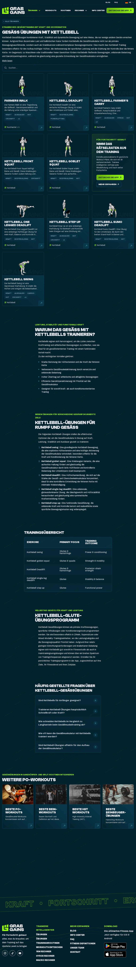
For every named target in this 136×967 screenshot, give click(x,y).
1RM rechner (43, 951)
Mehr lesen (7, 60)
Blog (108, 2)
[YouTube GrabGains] (20, 953)
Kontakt (75, 952)
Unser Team (77, 948)
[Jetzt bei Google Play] (115, 946)
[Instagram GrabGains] (5, 953)
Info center (77, 935)
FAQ (116, 2)
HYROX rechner (45, 956)
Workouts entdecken (49, 947)
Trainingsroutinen (48, 943)
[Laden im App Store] (115, 954)
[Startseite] (14, 10)
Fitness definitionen (82, 943)
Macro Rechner (45, 960)
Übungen (41, 934)
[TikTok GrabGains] (12, 953)
